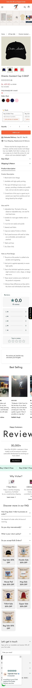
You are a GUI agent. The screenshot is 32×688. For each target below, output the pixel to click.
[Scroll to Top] (29, 678)
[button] (29, 7)
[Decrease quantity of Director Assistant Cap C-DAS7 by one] (10, 127)
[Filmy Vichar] (16, 7)
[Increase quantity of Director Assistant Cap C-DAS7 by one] (28, 127)
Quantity (4, 127)
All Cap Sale (11, 34)
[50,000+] (16, 445)
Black (3, 100)
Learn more (10, 497)
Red (8, 100)
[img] (5, 80)
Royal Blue (12, 100)
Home (3, 34)
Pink (16, 100)
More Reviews (16, 461)
